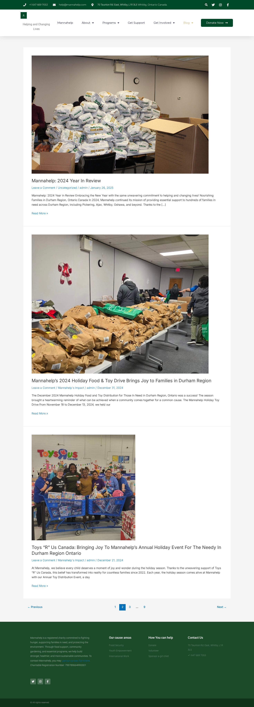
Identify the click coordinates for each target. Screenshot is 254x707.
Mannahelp (65, 22)
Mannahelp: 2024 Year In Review (66, 180)
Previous (35, 607)
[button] (206, 4)
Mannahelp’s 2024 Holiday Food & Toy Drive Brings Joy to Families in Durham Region (121, 380)
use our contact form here (76, 660)
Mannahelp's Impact (71, 387)
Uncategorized (67, 187)
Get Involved (162, 22)
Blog (186, 22)
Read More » (40, 213)
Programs (109, 22)
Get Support (136, 22)
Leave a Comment (43, 187)
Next (222, 607)
